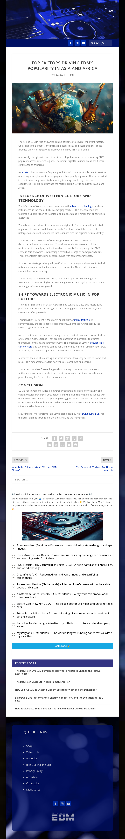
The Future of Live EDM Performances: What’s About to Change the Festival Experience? (58, 672)
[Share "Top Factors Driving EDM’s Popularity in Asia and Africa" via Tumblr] (74, 438)
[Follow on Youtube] (83, 43)
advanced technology (81, 206)
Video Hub (32, 752)
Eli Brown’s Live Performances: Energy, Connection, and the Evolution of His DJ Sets (59, 699)
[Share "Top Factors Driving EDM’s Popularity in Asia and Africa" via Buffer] (56, 445)
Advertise (32, 777)
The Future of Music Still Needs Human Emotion (43, 681)
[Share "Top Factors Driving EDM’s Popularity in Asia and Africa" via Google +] (67, 438)
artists (25, 172)
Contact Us (33, 783)
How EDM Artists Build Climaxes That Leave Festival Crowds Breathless (55, 708)
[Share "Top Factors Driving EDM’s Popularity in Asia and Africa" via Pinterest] (80, 438)
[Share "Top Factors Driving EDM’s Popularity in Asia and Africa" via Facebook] (54, 438)
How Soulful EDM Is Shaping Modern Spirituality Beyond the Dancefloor (56, 689)
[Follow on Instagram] (77, 43)
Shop (29, 746)
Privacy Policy (34, 771)
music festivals (82, 319)
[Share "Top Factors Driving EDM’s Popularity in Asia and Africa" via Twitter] (61, 438)
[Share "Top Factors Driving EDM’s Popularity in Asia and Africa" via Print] (75, 445)
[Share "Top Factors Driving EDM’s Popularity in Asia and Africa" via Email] (69, 445)
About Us (32, 758)
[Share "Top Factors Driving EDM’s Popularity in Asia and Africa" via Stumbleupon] (62, 445)
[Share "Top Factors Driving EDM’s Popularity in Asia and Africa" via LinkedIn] (49, 445)
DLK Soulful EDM (91, 413)
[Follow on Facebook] (70, 43)
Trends (71, 74)
